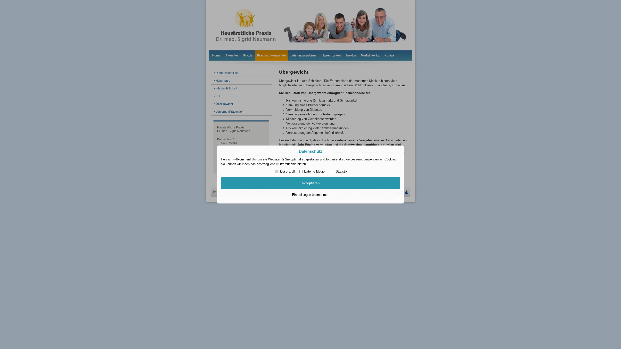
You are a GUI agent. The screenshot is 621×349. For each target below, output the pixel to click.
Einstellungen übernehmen (310, 194)
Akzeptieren (311, 183)
